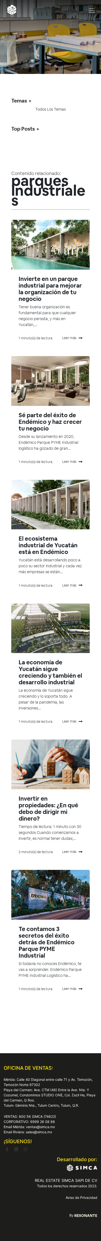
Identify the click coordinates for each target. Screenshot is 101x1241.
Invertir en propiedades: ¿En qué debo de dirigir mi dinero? (48, 808)
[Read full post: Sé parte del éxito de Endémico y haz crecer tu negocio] (50, 381)
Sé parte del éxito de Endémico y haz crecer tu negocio (50, 421)
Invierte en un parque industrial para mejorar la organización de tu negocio (50, 289)
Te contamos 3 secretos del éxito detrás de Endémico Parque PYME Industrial (47, 942)
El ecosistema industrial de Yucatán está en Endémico (48, 545)
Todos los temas (50, 109)
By (72, 1215)
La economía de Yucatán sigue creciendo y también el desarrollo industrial (50, 672)
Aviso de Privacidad (81, 1197)
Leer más (69, 338)
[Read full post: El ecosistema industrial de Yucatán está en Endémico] (50, 505)
